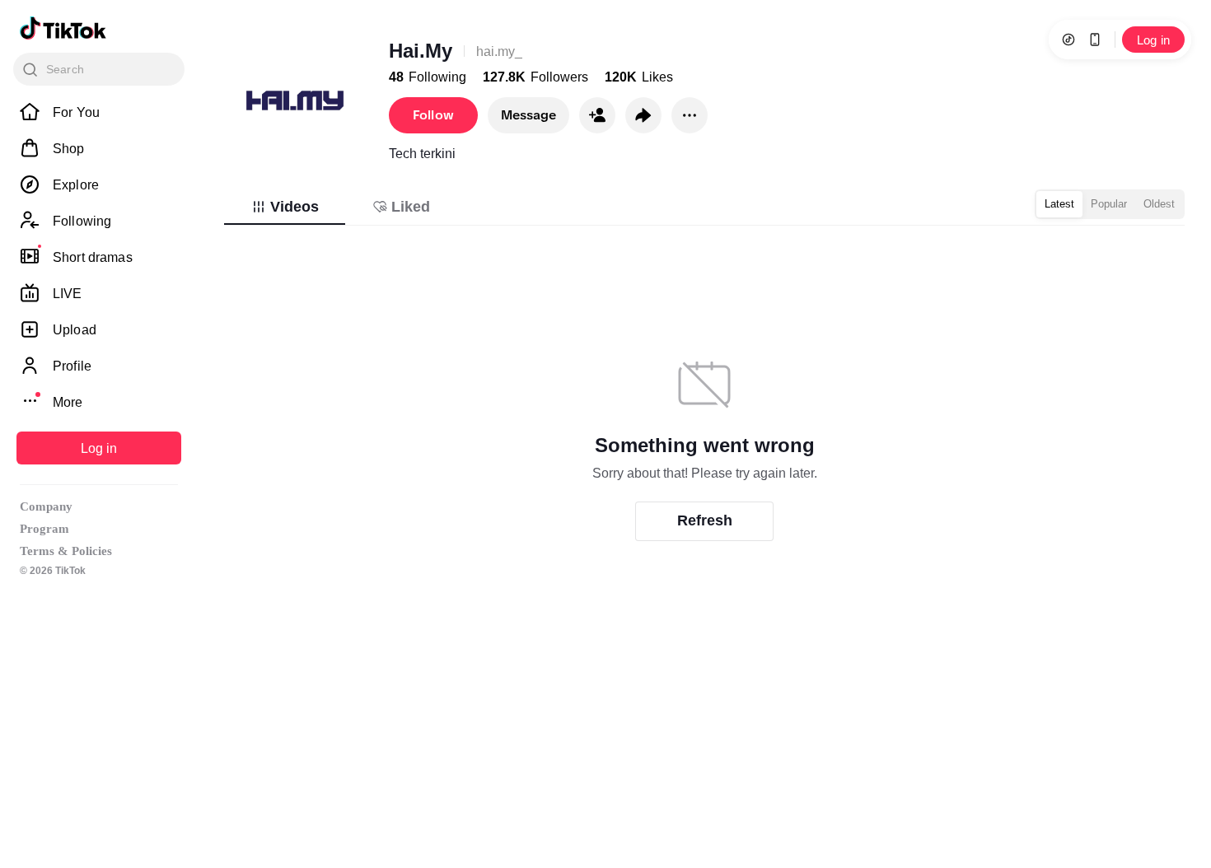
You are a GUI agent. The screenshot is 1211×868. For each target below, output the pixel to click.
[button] (597, 115)
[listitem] (99, 112)
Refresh (704, 520)
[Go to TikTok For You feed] (63, 28)
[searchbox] (99, 69)
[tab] (284, 207)
